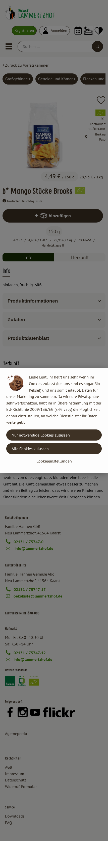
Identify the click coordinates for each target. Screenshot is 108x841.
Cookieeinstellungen (54, 461)
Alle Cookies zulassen (30, 448)
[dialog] (54, 420)
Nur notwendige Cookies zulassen (41, 435)
